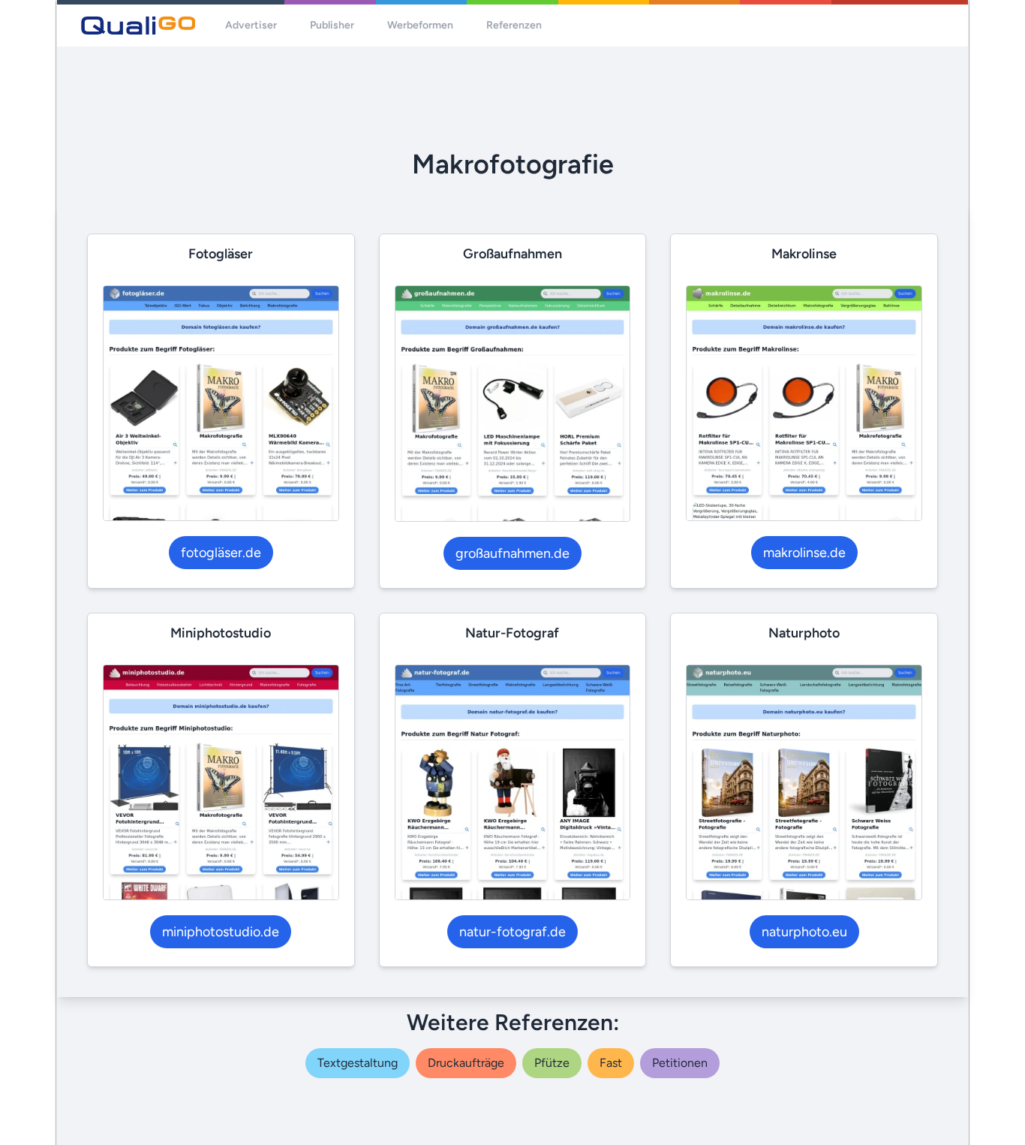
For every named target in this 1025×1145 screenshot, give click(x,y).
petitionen (680, 1063)
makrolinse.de (804, 552)
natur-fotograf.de (512, 932)
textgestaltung (357, 1063)
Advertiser (251, 25)
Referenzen (514, 25)
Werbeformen (420, 25)
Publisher (332, 25)
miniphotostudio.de (220, 932)
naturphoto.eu (804, 932)
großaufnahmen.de (512, 553)
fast (611, 1063)
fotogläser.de (221, 552)
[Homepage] (138, 26)
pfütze (552, 1063)
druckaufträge (466, 1063)
